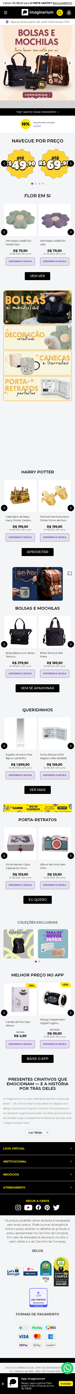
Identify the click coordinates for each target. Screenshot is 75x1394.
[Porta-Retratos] (37, 400)
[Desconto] (25, 124)
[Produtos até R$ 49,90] (19, 164)
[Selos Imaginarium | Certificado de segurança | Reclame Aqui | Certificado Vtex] (37, 1271)
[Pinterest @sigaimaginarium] (47, 1207)
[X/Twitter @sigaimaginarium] (56, 1207)
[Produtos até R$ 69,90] (54, 164)
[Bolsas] (37, 62)
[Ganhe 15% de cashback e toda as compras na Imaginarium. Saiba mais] (37, 811)
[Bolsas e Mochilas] (37, 323)
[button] (37, 21)
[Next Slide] (69, 63)
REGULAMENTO (62, 3)
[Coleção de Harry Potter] (37, 599)
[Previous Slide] (5, 63)
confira (37, 125)
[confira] (54, 944)
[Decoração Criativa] (37, 349)
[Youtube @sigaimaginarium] (28, 1208)
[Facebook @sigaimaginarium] (38, 1207)
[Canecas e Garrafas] (37, 374)
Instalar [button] (66, 1383)
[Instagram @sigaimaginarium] (18, 1207)
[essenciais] (20, 944)
